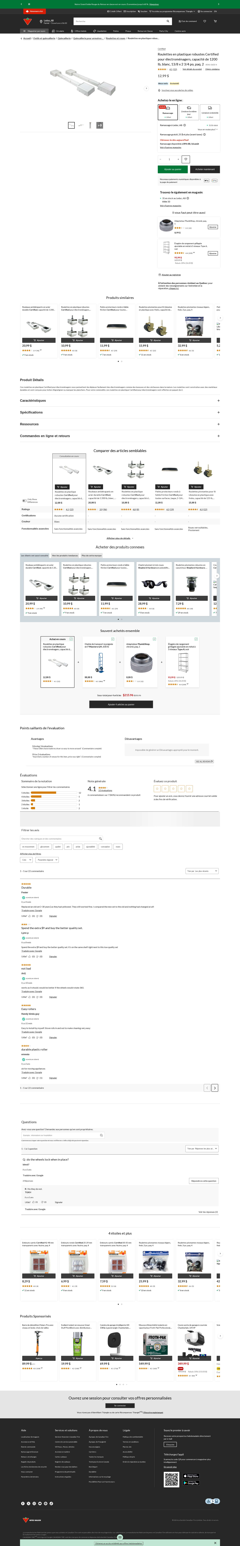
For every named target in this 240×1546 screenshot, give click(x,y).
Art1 (23, 973)
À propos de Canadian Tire (98, 1437)
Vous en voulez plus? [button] (207, 129)
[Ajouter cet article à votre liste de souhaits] (186, 159)
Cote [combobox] (24, 860)
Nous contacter (27, 1472)
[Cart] (215, 21)
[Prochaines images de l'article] (146, 88)
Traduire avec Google (31, 910)
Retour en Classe (145, 31)
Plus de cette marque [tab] (92, 555)
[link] (168, 69)
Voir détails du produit (192, 69)
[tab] (167, 112)
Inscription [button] (131, 11)
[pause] (29, 4)
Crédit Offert (116, 11)
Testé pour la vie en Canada (99, 1462)
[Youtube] (40, 1503)
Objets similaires (212, 69)
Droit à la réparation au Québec (134, 1462)
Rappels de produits (28, 1462)
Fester (24, 892)
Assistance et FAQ (28, 1442)
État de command (189, 21)
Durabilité (92, 1472)
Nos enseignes (94, 1447)
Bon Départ (93, 1467)
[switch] (26, 500)
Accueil (27, 38)
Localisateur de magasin (30, 1437)
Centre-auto (180, 31)
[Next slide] (218, 4)
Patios (116, 31)
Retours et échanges (29, 1457)
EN (215, 11)
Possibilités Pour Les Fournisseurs (102, 1482)
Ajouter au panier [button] (172, 169)
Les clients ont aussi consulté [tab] (34, 555)
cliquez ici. (174, 288)
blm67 (26, 1164)
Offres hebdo (80, 31)
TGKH (28, 1192)
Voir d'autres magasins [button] (170, 147)
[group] (194, 1368)
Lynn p (25, 933)
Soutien (144, 11)
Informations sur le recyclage (100, 1477)
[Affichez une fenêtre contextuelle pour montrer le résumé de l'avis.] (194, 253)
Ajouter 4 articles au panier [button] (121, 704)
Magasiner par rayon (36, 31)
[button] (168, 21)
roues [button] (118, 847)
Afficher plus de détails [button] (119, 538)
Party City (163, 31)
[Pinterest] (45, 1503)
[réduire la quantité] (178, 159)
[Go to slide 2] (81, 125)
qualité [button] (58, 847)
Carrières (92, 1452)
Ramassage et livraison (29, 1452)
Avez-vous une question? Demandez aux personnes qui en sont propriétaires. (57, 1129)
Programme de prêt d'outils (65, 1472)
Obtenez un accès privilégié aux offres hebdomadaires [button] (118, 1543)
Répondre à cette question (203, 1180)
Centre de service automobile (66, 1442)
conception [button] (105, 847)
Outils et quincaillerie (44, 38)
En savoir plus (170, 1466)
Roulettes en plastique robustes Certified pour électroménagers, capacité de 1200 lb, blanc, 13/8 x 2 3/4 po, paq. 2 (188, 59)
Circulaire (60, 31)
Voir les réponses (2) (208, 1212)
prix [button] (68, 847)
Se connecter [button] (206, 11)
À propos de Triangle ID (97, 1442)
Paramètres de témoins (30, 1477)
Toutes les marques (96, 1457)
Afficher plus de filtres (30, 853)
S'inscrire (170, 1445)
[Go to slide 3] (90, 125)
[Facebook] (23, 1503)
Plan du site (127, 1447)
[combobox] (204, 871)
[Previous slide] (21, 4)
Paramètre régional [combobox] (45, 860)
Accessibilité (127, 1452)
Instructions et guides (63, 1477)
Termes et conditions (131, 1442)
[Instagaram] (34, 1503)
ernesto (25, 1054)
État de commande (28, 1447)
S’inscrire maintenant (153, 1412)
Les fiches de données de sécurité (34, 1467)
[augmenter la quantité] (160, 159)
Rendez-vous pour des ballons (66, 1467)
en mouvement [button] (28, 847)
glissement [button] (44, 847)
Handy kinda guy (30, 1014)
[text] (39, 351)
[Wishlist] (204, 21)
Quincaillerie (64, 38)
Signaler (53, 916)
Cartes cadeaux (61, 1457)
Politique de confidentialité (133, 1437)
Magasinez (154, 4)
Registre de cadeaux (62, 1462)
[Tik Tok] (51, 1503)
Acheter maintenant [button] (205, 169)
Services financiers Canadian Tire (67, 1437)
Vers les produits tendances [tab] (65, 555)
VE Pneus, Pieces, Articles (64, 1447)
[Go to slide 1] (71, 125)
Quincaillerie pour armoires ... (88, 38)
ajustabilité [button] (90, 847)
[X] (28, 1503)
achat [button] (78, 847)
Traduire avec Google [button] (33, 1175)
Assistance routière (62, 1452)
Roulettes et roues (115, 38)
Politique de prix (129, 1457)
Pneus (128, 31)
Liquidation (102, 31)
